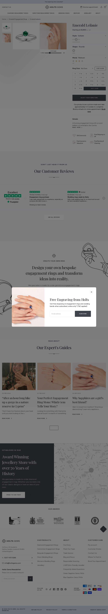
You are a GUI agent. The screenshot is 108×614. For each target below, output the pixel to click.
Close (91, 292)
